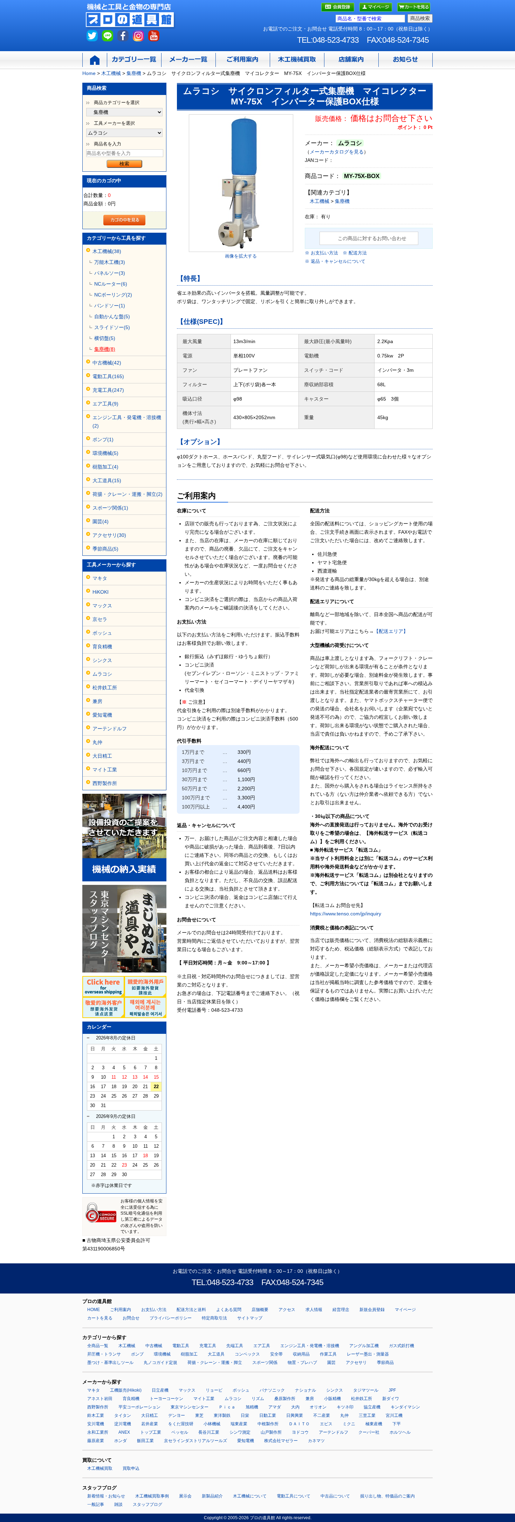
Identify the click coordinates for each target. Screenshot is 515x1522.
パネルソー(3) (109, 273)
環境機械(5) (105, 453)
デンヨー (176, 1415)
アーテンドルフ (109, 728)
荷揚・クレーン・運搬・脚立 (214, 1362)
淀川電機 (122, 1424)
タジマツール (365, 1390)
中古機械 (153, 1346)
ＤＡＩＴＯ (299, 1424)
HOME (93, 1310)
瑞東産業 (239, 1424)
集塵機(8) (104, 349)
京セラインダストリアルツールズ (195, 1441)
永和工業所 (97, 1432)
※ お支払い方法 (321, 252)
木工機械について (250, 1496)
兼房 (97, 701)
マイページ (405, 1310)
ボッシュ (102, 633)
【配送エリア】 (391, 631)
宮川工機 (394, 1415)
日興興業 (294, 1415)
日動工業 (267, 1415)
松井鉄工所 (104, 687)
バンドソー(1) (109, 305)
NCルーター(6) (110, 284)
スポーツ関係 (264, 1362)
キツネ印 (345, 1407)
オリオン (318, 1407)
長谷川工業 (208, 1432)
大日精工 (102, 756)
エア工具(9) (105, 404)
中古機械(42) (106, 363)
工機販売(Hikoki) (126, 1390)
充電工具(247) (108, 390)
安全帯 (276, 1354)
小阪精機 (332, 1399)
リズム (258, 1399)
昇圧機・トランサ (104, 1354)
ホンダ (120, 1441)
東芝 (199, 1415)
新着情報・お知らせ (106, 1496)
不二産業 (321, 1415)
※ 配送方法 (355, 252)
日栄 (245, 1415)
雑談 (118, 1504)
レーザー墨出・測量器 (368, 1354)
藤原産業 (95, 1441)
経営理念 (340, 1310)
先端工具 (234, 1346)
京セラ (99, 619)
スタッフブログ (147, 1504)
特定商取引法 (214, 1318)
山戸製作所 (271, 1432)
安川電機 (95, 1424)
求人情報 (313, 1310)
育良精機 (102, 646)
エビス (326, 1424)
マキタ (99, 578)
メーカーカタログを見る (337, 152)
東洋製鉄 (222, 1415)
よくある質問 (228, 1310)
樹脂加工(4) (105, 467)
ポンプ (137, 1354)
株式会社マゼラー (281, 1441)
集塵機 (342, 201)
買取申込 (131, 1468)
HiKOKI (100, 592)
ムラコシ (102, 674)
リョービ (214, 1390)
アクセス (287, 1310)
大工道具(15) (106, 480)
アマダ (274, 1407)
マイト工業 (104, 769)
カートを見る (99, 1318)
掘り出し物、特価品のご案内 (387, 1496)
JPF (392, 1390)
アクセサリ (356, 1362)
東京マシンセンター (189, 1407)
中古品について (335, 1496)
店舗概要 (260, 1310)
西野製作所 (104, 783)
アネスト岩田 (99, 1399)
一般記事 (95, 1504)
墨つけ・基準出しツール (110, 1362)
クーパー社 (368, 1432)
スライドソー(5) (112, 327)
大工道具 (216, 1354)
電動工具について (293, 1496)
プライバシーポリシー (171, 1318)
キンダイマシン (405, 1407)
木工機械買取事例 (152, 1496)
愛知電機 (102, 715)
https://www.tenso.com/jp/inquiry (345, 913)
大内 (295, 1407)
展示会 (185, 1496)
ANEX (124, 1432)
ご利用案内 (120, 1310)
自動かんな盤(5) (112, 316)
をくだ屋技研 (180, 1424)
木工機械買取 (99, 1468)
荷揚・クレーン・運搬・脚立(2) (127, 494)
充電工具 (207, 1346)
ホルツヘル (400, 1432)
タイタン (122, 1415)
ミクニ (349, 1424)
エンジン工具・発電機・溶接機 (309, 1346)
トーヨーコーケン (166, 1399)
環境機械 (162, 1354)
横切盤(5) (104, 338)
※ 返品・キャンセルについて (335, 261)
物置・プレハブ (302, 1362)
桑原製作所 (284, 1399)
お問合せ (131, 1318)
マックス (102, 605)
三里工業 (367, 1415)
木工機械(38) (106, 251)
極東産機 (373, 1424)
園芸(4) (100, 521)
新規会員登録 (372, 1310)
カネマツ (316, 1441)
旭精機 (252, 1407)
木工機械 (319, 201)
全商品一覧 (97, 1346)
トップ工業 (150, 1432)
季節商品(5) (105, 549)
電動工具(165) (108, 376)
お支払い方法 (153, 1310)
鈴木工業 (95, 1415)
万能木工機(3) (109, 262)
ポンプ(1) (103, 439)
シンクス (102, 660)
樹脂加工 (189, 1354)
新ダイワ (390, 1399)
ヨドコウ (300, 1432)
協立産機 (372, 1407)
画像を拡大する (241, 256)
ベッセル (179, 1432)
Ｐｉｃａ (227, 1407)
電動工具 (180, 1346)
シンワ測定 (239, 1432)
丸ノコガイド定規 (160, 1362)
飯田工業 (145, 1441)
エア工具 (261, 1346)
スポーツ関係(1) (110, 508)
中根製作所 (268, 1424)
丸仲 (97, 742)
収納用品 (301, 1354)
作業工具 (328, 1354)
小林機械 (212, 1424)
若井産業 (149, 1424)
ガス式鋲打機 (401, 1346)
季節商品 (385, 1362)
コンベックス (247, 1354)
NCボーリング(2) (113, 295)
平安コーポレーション (139, 1407)
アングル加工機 (364, 1346)
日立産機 (160, 1390)
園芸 (331, 1362)
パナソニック (272, 1390)
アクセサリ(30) (109, 535)
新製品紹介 (212, 1496)
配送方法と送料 (191, 1310)
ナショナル (305, 1390)
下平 (396, 1424)
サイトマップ (249, 1318)
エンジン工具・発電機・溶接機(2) (126, 422)
